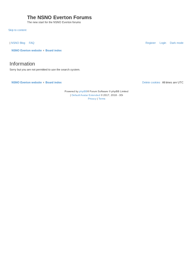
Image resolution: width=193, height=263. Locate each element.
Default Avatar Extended (86, 95)
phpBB (83, 91)
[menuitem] (30, 42)
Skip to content (17, 29)
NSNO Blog (18, 42)
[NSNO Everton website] (17, 19)
